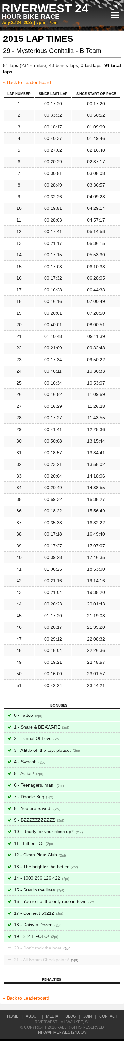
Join (87, 1016)
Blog (70, 1016)
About (32, 1016)
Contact (108, 1016)
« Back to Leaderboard (26, 998)
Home (12, 1016)
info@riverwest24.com (62, 1032)
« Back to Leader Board (27, 82)
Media (52, 1016)
